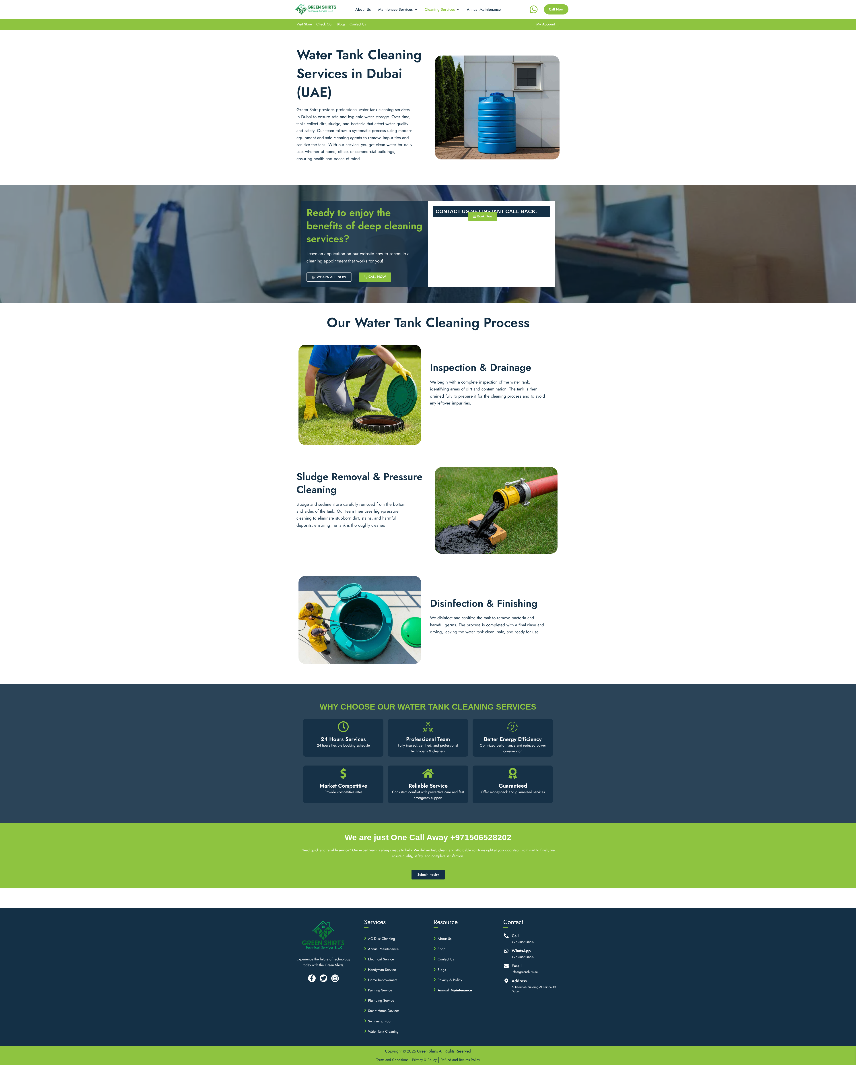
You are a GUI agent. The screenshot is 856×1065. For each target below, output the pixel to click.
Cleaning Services (440, 9)
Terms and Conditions (392, 1059)
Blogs (341, 24)
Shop (441, 948)
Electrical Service (381, 959)
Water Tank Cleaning (383, 1031)
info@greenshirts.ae (525, 972)
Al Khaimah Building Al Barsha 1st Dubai (534, 989)
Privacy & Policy (450, 979)
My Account (545, 24)
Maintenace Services (395, 9)
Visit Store (304, 24)
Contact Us (358, 24)
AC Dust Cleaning (381, 938)
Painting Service (380, 990)
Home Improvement (382, 979)
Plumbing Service (381, 1000)
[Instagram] (335, 978)
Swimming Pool (379, 1021)
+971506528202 (523, 942)
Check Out (324, 24)
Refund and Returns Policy (460, 1059)
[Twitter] (323, 978)
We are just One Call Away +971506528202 (428, 837)
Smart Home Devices (383, 1010)
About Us (363, 9)
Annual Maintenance (484, 9)
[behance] (534, 9)
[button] (415, 9)
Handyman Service (382, 969)
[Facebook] (312, 978)
